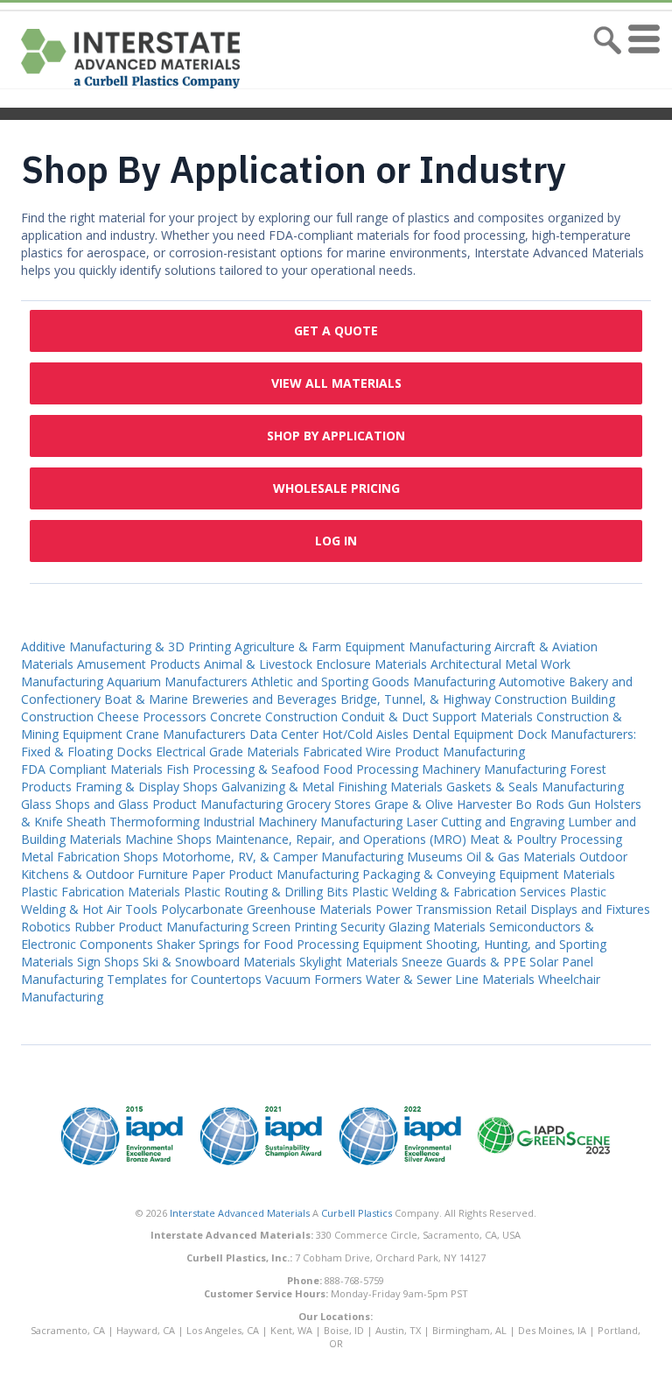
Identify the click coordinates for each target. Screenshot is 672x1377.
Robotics (46, 926)
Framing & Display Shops (146, 786)
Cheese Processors (151, 716)
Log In (336, 540)
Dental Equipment (463, 734)
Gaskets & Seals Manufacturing (535, 786)
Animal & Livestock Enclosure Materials (315, 664)
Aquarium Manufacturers (177, 681)
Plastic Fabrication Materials (100, 891)
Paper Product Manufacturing (275, 874)
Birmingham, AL (469, 1330)
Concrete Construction (274, 716)
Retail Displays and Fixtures (572, 909)
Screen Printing (294, 926)
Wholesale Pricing (336, 488)
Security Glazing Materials (413, 926)
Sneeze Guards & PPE (464, 961)
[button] (640, 58)
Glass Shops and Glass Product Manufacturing (152, 804)
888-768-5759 (354, 1280)
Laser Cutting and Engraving (485, 821)
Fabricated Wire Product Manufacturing (414, 751)
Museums (435, 856)
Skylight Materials (348, 961)
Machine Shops (168, 839)
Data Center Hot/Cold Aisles (329, 734)
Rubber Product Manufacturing (161, 926)
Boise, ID (344, 1330)
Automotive (532, 681)
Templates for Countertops (184, 979)
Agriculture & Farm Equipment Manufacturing (362, 646)
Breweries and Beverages (264, 699)
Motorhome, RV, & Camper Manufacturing (282, 856)
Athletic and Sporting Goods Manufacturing (373, 681)
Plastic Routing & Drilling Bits (266, 891)
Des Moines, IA (552, 1330)
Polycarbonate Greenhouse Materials (266, 909)
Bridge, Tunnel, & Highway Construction (453, 699)
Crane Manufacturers (186, 734)
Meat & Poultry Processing (546, 839)
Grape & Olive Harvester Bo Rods (469, 804)
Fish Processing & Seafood (242, 769)
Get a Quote (336, 330)
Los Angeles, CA (222, 1330)
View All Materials (336, 383)
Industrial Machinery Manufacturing (302, 821)
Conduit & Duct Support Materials (437, 716)
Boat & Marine (146, 699)
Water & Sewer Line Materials (450, 979)
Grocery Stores (328, 804)
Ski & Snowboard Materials (219, 961)
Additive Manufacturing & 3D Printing (126, 646)
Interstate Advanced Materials (240, 1212)
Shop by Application (336, 435)
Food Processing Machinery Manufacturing (444, 769)
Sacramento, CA (68, 1330)
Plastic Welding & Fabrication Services (459, 891)
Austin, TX (398, 1330)
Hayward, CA (145, 1330)
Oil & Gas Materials (521, 856)
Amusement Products (138, 664)
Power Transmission (433, 909)
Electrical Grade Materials (227, 751)
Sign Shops (108, 961)
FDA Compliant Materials (92, 769)
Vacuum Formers (313, 979)
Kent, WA (291, 1330)
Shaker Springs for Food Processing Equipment (290, 944)
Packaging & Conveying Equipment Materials (488, 874)
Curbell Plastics (356, 1212)
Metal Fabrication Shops (89, 856)
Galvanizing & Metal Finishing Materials (332, 786)
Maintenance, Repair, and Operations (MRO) (340, 839)
